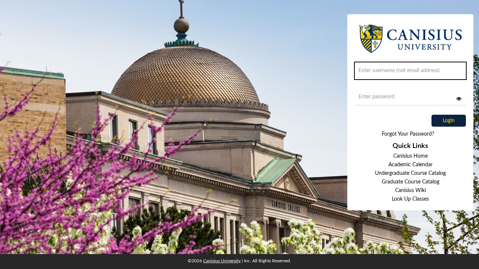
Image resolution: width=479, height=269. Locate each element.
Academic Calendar (410, 164)
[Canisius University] (410, 41)
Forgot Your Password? (408, 134)
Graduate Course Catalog (410, 182)
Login (449, 120)
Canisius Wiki (410, 190)
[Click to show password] (458, 98)
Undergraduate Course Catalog (410, 173)
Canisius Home (410, 156)
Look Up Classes (410, 199)
